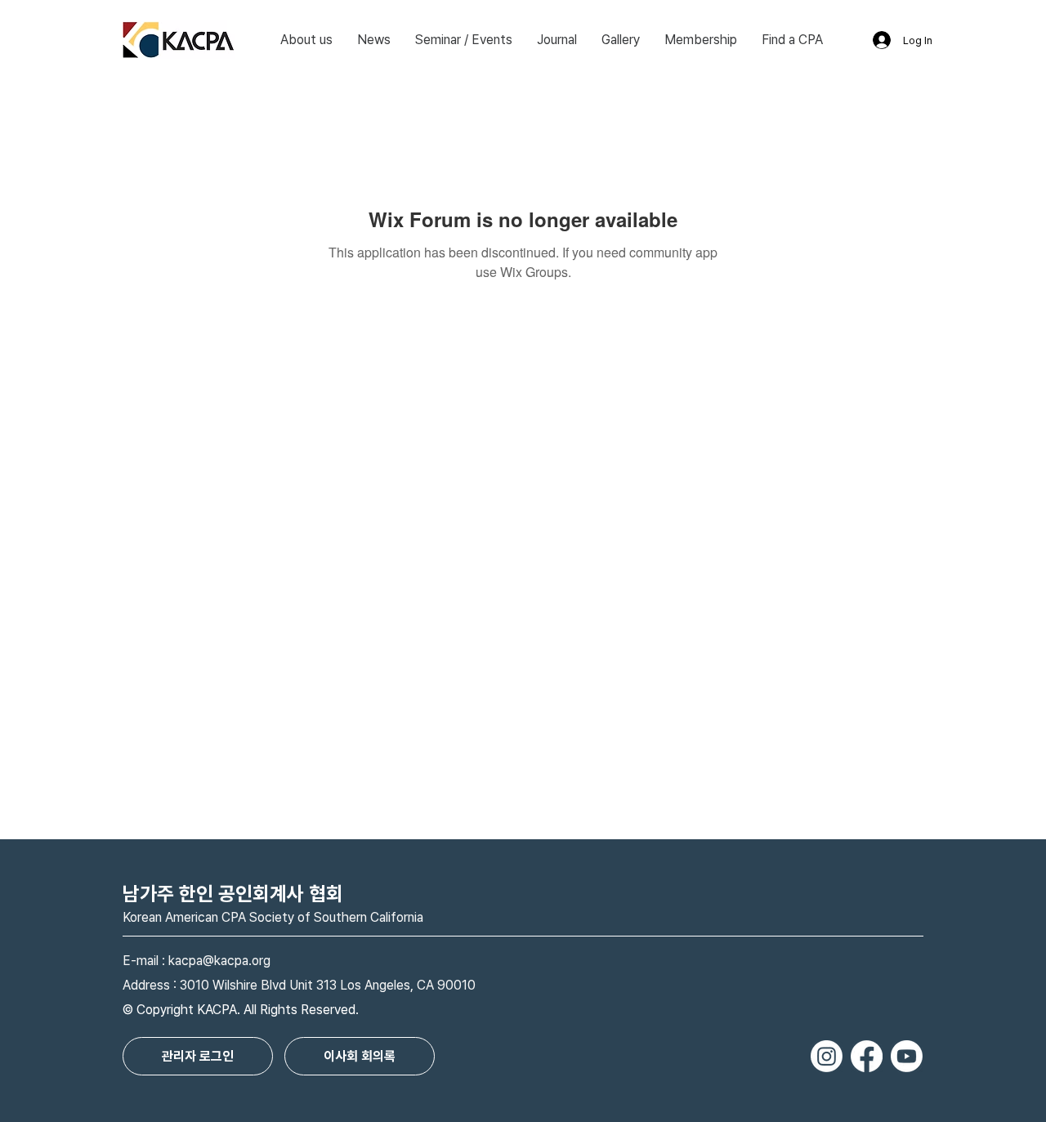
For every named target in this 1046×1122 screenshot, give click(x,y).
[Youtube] (907, 1056)
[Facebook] (867, 1056)
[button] (306, 40)
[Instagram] (827, 1056)
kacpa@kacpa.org (219, 960)
